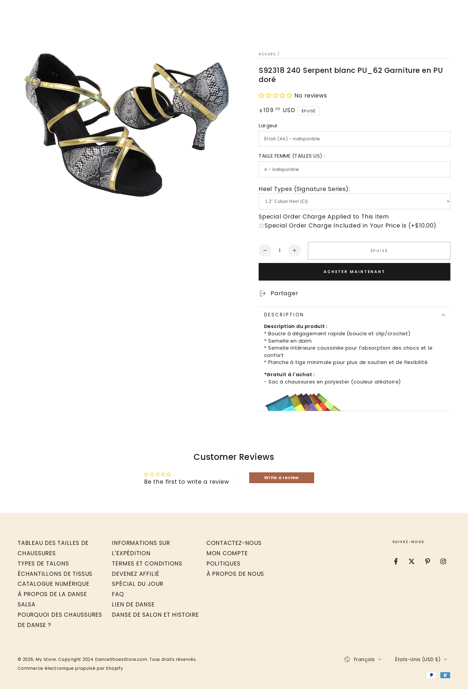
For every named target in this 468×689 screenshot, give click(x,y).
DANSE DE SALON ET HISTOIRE (155, 615)
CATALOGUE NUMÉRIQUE (53, 584)
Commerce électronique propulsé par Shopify (70, 668)
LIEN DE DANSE (133, 604)
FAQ (118, 594)
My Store (45, 659)
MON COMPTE (227, 553)
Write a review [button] (281, 477)
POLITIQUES (223, 563)
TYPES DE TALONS (43, 563)
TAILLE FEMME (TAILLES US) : (292, 155)
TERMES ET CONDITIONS (147, 563)
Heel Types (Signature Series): (304, 189)
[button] (275, 95)
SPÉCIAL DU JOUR (137, 584)
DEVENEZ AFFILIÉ (135, 574)
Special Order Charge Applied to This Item (324, 216)
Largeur (268, 125)
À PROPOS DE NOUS (235, 574)
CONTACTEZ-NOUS (234, 543)
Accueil (267, 54)
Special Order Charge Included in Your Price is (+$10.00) (350, 225)
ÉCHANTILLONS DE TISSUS (55, 574)
